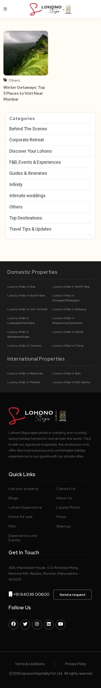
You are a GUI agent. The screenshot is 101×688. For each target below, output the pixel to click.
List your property (24, 488)
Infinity (16, 184)
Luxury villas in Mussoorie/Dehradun (67, 320)
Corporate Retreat (26, 139)
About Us (64, 498)
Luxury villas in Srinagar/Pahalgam (66, 297)
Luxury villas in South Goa (26, 295)
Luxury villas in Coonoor (24, 346)
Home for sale (21, 516)
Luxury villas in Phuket (23, 382)
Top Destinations (25, 217)
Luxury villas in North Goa (71, 287)
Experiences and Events (23, 537)
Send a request (73, 594)
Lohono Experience (25, 507)
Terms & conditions (30, 664)
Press (61, 516)
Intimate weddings (27, 195)
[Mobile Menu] (5, 9)
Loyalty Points (68, 507)
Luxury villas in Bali (66, 373)
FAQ (12, 526)
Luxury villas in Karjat (68, 332)
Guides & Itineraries (28, 173)
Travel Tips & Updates (30, 229)
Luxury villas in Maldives (25, 373)
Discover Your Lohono (30, 151)
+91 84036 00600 (33, 594)
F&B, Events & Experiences (35, 162)
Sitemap (63, 526)
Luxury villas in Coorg (67, 346)
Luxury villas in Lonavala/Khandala (21, 320)
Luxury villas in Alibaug (69, 309)
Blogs (13, 498)
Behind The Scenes (28, 128)
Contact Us (66, 488)
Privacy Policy (75, 664)
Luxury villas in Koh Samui (71, 382)
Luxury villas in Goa (21, 287)
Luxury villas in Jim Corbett (27, 309)
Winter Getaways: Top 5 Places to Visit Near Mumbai (24, 93)
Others (14, 80)
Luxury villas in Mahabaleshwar (18, 334)
